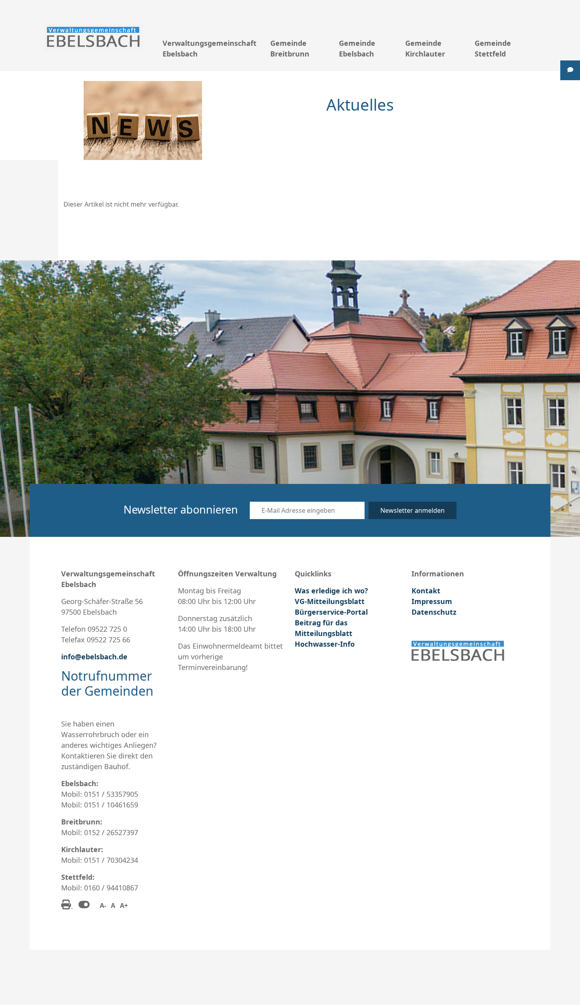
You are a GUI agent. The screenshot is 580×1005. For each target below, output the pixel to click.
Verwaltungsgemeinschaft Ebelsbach (209, 48)
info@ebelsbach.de (94, 656)
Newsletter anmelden (412, 510)
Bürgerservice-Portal (331, 612)
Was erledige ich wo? (331, 590)
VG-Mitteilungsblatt (330, 601)
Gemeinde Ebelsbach (357, 48)
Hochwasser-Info (325, 644)
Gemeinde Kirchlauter (425, 48)
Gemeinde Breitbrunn (289, 48)
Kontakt (426, 590)
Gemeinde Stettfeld (493, 48)
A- (103, 905)
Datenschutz (434, 612)
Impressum (432, 601)
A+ (123, 905)
